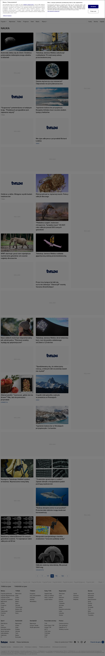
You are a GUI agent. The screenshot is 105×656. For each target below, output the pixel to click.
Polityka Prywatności (7, 15)
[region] (52, 9)
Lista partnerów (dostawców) (53, 11)
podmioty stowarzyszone (28, 4)
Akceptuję (93, 6)
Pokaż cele (93, 11)
